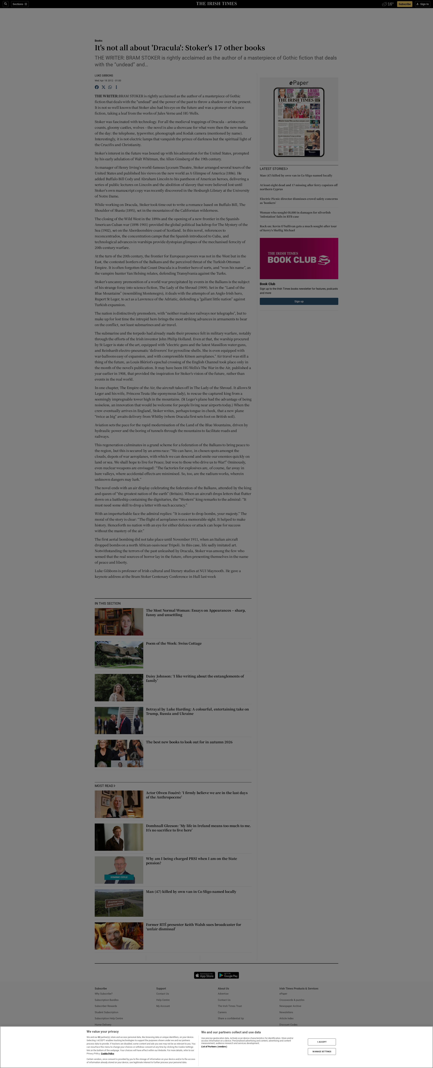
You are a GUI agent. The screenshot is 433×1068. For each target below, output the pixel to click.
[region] (216, 1047)
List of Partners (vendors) (214, 1046)
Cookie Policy (107, 1053)
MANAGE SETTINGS (322, 1051)
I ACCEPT (321, 1042)
